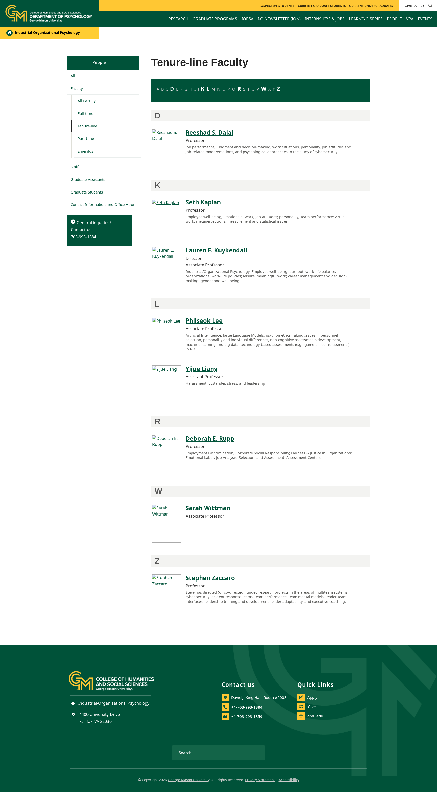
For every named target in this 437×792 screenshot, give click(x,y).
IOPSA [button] (247, 19)
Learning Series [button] (366, 19)
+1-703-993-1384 (247, 707)
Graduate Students (87, 192)
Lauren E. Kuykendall (216, 250)
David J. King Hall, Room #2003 (259, 697)
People (99, 62)
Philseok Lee (204, 320)
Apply (419, 6)
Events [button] (425, 19)
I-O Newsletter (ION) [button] (279, 19)
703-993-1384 (83, 237)
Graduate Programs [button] (215, 19)
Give (408, 6)
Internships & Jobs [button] (325, 19)
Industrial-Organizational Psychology (47, 32)
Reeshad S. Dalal (209, 132)
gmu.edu (315, 715)
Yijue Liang (202, 369)
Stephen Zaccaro (210, 578)
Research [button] (178, 19)
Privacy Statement (260, 779)
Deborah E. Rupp (210, 438)
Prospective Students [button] (275, 6)
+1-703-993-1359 (247, 716)
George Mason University (188, 779)
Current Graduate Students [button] (322, 6)
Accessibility (289, 779)
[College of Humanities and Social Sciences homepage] (116, 677)
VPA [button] (409, 19)
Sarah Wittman (208, 508)
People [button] (394, 19)
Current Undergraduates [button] (371, 6)
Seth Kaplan (203, 202)
